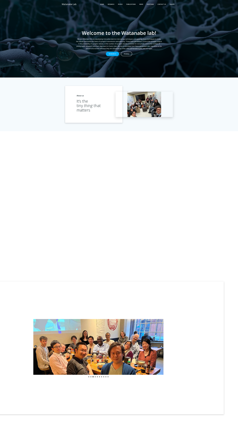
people (120, 4)
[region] (98, 349)
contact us (161, 4)
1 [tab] (88, 376)
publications (131, 4)
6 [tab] (99, 376)
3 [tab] (93, 376)
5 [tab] (97, 376)
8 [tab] (103, 376)
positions (150, 4)
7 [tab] (101, 376)
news (141, 4)
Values (172, 4)
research (111, 4)
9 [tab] (105, 376)
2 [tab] (90, 376)
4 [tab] (95, 376)
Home (102, 4)
